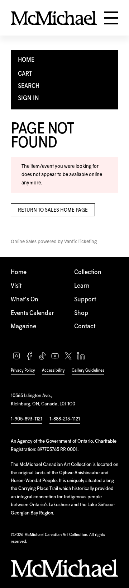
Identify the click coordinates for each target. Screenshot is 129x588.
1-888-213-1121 (64, 419)
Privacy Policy (23, 370)
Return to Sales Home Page (53, 210)
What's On (24, 300)
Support (85, 300)
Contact (84, 327)
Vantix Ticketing (80, 241)
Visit (16, 286)
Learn (82, 286)
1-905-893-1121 (26, 419)
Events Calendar (32, 313)
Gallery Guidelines (88, 370)
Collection (87, 272)
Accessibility (53, 370)
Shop (81, 313)
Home (19, 272)
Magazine (23, 327)
